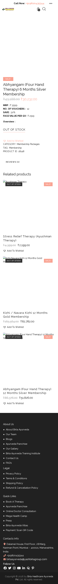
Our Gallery (12, 448)
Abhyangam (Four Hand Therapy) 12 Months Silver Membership (27, 391)
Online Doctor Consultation (21, 511)
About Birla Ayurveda (17, 429)
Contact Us (12, 458)
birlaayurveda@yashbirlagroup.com (26, 559)
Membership (15, 148)
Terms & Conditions (16, 478)
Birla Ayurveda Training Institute (23, 453)
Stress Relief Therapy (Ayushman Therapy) (27, 238)
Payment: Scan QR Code (19, 530)
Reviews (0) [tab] (13, 162)
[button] (13, 141)
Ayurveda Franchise (16, 444)
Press (9, 520)
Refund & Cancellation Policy (22, 487)
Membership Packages (28, 144)
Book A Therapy (15, 501)
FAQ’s (9, 462)
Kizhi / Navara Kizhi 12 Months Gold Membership (25, 314)
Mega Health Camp (16, 516)
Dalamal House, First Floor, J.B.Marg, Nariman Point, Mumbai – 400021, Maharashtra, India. (28, 548)
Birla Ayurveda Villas (17, 525)
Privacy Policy (13, 473)
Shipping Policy (14, 483)
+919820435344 (35, 3)
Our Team (11, 434)
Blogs (9, 439)
